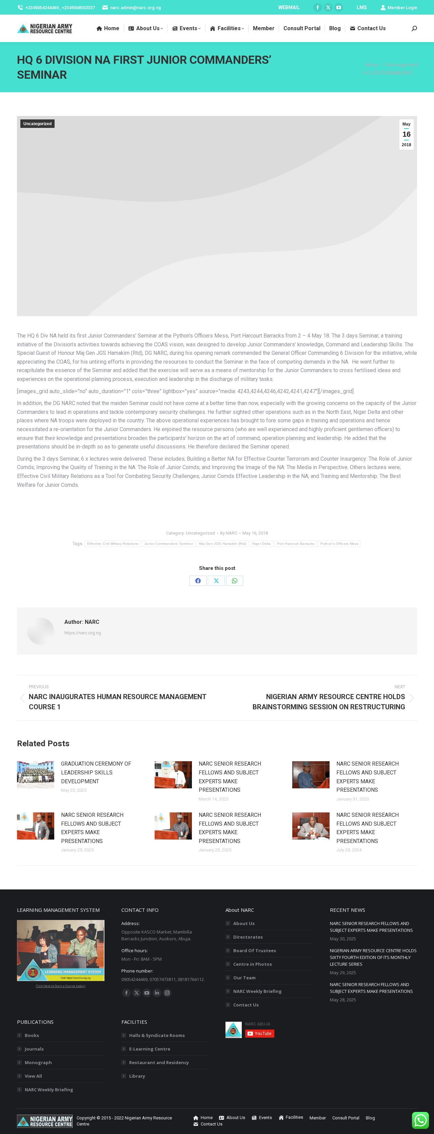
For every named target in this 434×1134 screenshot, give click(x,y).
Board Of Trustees (254, 950)
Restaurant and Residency (159, 1062)
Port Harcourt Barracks (296, 543)
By (228, 533)
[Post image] (35, 774)
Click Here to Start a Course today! (60, 986)
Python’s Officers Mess (339, 543)
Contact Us (246, 1005)
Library (137, 1076)
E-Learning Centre (149, 1049)
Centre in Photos (252, 964)
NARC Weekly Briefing (257, 991)
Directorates (248, 937)
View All (33, 1076)
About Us (244, 923)
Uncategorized (37, 123)
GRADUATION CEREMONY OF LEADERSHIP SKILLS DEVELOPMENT (96, 772)
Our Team (244, 978)
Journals (34, 1049)
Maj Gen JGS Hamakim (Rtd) (222, 543)
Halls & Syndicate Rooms (157, 1035)
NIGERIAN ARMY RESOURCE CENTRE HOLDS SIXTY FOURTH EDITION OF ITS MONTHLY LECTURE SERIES (373, 957)
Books (32, 1035)
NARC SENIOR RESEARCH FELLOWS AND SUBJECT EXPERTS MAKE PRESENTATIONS (230, 777)
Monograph (38, 1062)
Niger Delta (261, 543)
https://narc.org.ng (82, 632)
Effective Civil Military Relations (112, 543)
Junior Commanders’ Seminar (168, 543)
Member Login (402, 7)
